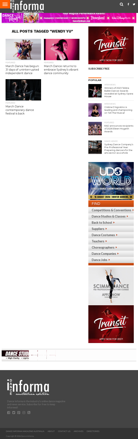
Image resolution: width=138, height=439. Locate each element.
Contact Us (64, 431)
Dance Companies (104, 253)
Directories (93, 431)
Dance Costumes (103, 235)
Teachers (98, 241)
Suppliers (98, 229)
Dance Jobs (99, 260)
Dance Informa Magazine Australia (25, 431)
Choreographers (103, 247)
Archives (78, 431)
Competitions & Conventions (111, 210)
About (51, 431)
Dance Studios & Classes (109, 216)
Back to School (102, 222)
